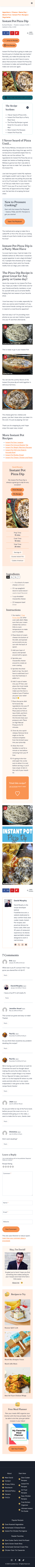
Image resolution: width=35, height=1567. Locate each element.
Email (5, 1212)
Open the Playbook (15, 221)
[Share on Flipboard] (17, 33)
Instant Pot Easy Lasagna (14, 442)
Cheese (15, 12)
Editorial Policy (10, 1491)
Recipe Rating (7, 1164)
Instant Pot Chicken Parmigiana (16, 1531)
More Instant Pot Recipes (16, 130)
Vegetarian (6, 17)
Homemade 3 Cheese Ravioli (15, 1528)
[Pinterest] (19, 1560)
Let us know (13, 786)
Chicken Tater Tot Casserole (15, 1550)
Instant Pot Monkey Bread (14, 455)
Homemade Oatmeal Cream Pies (16, 1547)
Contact (8, 1481)
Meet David (9, 1478)
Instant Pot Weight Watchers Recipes (18, 447)
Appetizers (6, 12)
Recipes (25, 15)
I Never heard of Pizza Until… (17, 115)
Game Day (22, 12)
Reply (5, 975)
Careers (7, 1494)
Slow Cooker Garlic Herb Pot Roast (17, 1540)
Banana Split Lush (11, 1328)
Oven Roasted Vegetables (14, 1524)
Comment (7, 1173)
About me (15, 1283)
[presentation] (17, 1312)
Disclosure (8, 1488)
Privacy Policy (10, 1484)
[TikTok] (23, 1560)
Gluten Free (6, 15)
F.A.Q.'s (7, 1497)
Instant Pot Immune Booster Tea (16, 445)
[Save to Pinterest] (12, 33)
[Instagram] (11, 1560)
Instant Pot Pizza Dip (14, 132)
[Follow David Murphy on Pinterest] (26, 944)
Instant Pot (16, 15)
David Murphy (8, 25)
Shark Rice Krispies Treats (14, 1359)
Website (6, 1222)
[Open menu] (32, 3)
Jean (11, 1101)
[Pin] (5, 74)
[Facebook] (15, 1560)
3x (15, 577)
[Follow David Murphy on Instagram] (22, 944)
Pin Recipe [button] (17, 494)
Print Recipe (10, 45)
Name (5, 1203)
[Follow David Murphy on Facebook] (15, 944)
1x (8, 577)
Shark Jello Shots (11, 1364)
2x (12, 577)
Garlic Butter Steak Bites (13, 1544)
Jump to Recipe (12, 40)
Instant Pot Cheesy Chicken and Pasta (18, 458)
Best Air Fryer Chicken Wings (15, 1396)
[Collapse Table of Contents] (27, 107)
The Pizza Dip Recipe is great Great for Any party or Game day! (17, 124)
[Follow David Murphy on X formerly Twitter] (19, 944)
